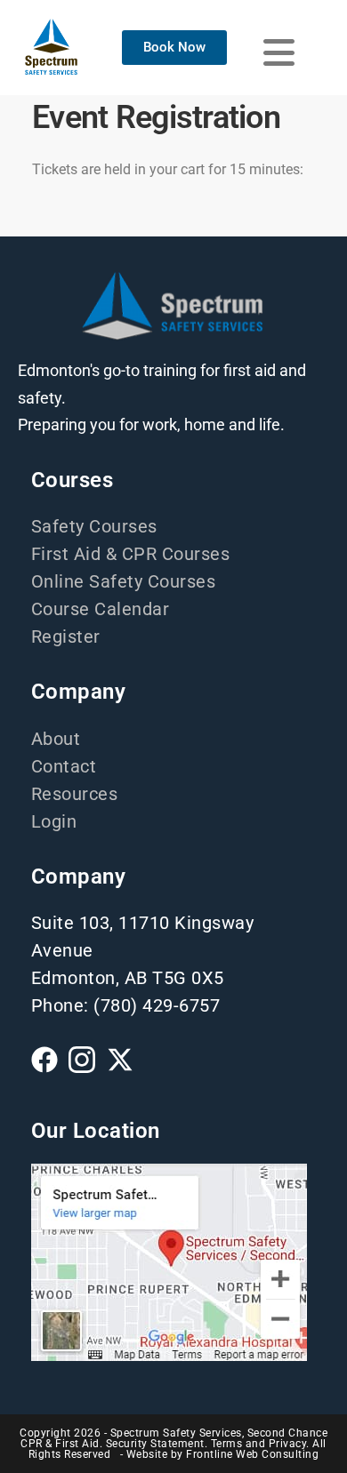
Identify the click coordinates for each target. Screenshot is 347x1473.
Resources (74, 794)
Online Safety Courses (123, 581)
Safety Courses (94, 526)
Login (54, 821)
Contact (64, 766)
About (56, 738)
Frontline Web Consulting (252, 1454)
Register (66, 636)
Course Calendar (100, 609)
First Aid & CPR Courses (130, 553)
